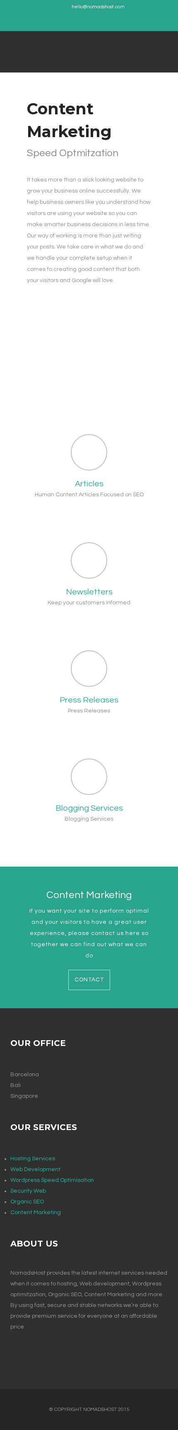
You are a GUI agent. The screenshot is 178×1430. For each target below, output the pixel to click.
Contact (89, 980)
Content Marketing (35, 1212)
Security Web (28, 1191)
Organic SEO (27, 1202)
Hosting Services (32, 1159)
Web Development (35, 1169)
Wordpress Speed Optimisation (52, 1180)
